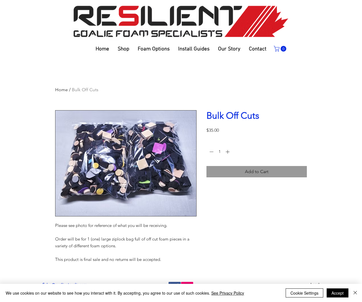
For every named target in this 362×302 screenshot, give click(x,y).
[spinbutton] (219, 152)
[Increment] (228, 152)
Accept (337, 293)
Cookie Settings (304, 293)
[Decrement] (210, 152)
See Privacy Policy (227, 293)
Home (61, 89)
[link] (281, 49)
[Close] (355, 292)
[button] (194, 49)
